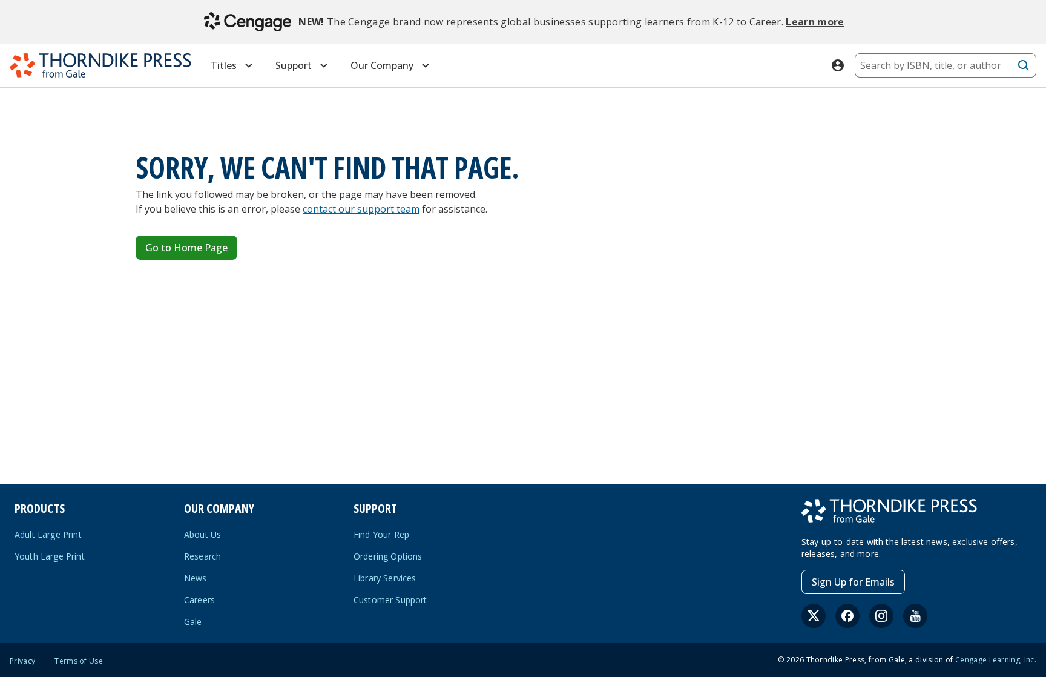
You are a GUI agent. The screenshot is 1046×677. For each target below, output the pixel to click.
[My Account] (838, 65)
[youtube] (915, 616)
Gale (193, 621)
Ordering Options (388, 556)
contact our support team (361, 209)
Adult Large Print (48, 534)
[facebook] (847, 616)
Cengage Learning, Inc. (995, 660)
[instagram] (881, 616)
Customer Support (390, 600)
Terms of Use (78, 661)
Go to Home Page (186, 247)
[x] (813, 616)
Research (202, 556)
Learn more (815, 21)
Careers (199, 600)
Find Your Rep (381, 534)
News (195, 578)
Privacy (22, 661)
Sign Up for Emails (853, 582)
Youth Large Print (50, 556)
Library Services (385, 578)
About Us (202, 534)
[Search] (1023, 65)
